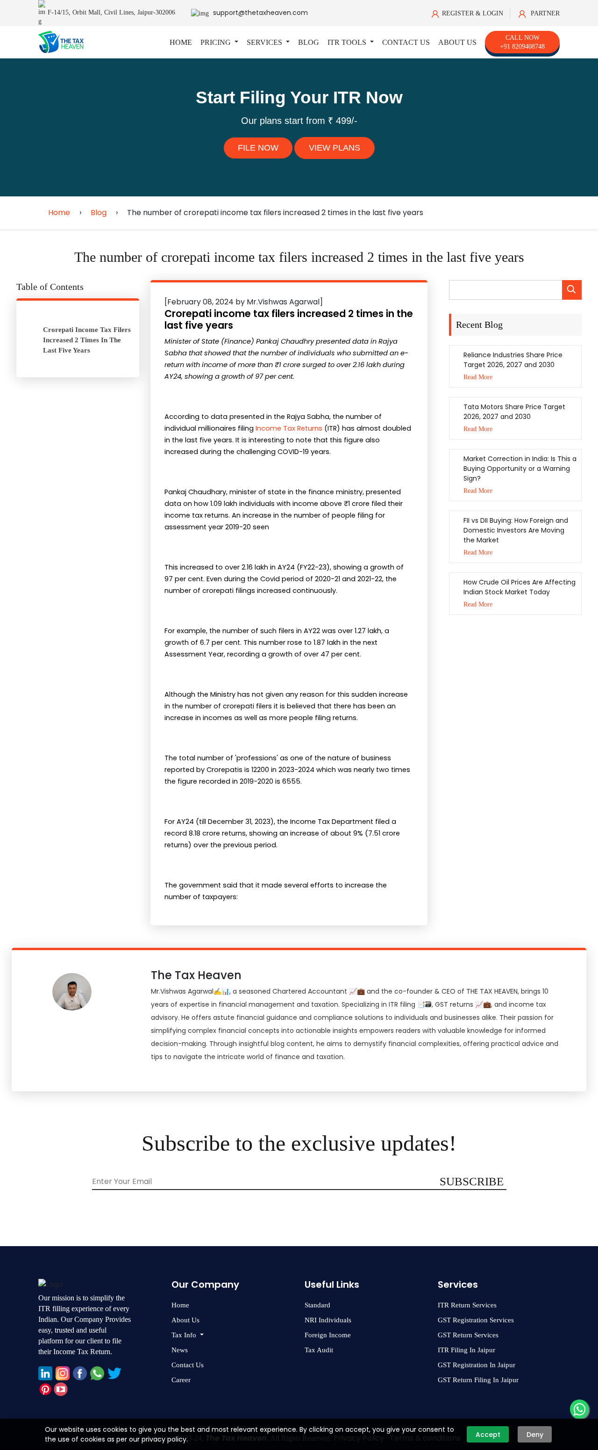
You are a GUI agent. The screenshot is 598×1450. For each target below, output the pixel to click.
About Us (457, 42)
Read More (477, 377)
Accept (488, 1434)
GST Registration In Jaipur (476, 1365)
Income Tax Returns (289, 428)
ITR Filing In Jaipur (466, 1350)
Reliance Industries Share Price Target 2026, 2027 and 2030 (512, 359)
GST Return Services (468, 1335)
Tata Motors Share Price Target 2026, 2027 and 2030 (514, 411)
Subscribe (472, 1181)
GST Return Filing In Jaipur (478, 1380)
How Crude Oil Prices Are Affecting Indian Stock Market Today (519, 587)
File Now (258, 147)
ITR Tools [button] (347, 42)
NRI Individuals (328, 1320)
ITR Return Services (467, 1305)
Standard (317, 1305)
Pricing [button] (216, 42)
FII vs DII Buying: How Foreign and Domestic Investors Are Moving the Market (515, 530)
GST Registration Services (476, 1320)
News (179, 1350)
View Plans (334, 147)
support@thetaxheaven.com (260, 12)
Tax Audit (319, 1350)
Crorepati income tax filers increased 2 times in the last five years (87, 340)
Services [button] (265, 42)
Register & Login (472, 13)
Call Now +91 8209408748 (522, 42)
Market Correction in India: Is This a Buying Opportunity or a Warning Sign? (520, 468)
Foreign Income (328, 1335)
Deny (535, 1434)
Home (181, 42)
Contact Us (406, 42)
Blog (308, 42)
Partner (544, 13)
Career (181, 1380)
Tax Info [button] (184, 1335)
